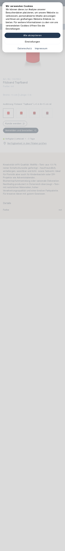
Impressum (41, 48)
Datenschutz (25, 48)
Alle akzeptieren (32, 35)
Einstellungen (32, 41)
